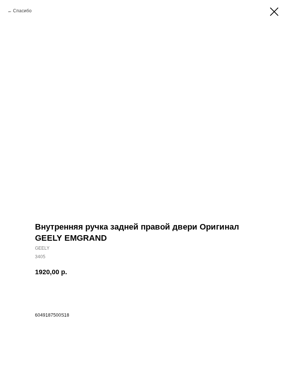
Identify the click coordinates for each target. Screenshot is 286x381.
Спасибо (22, 10)
